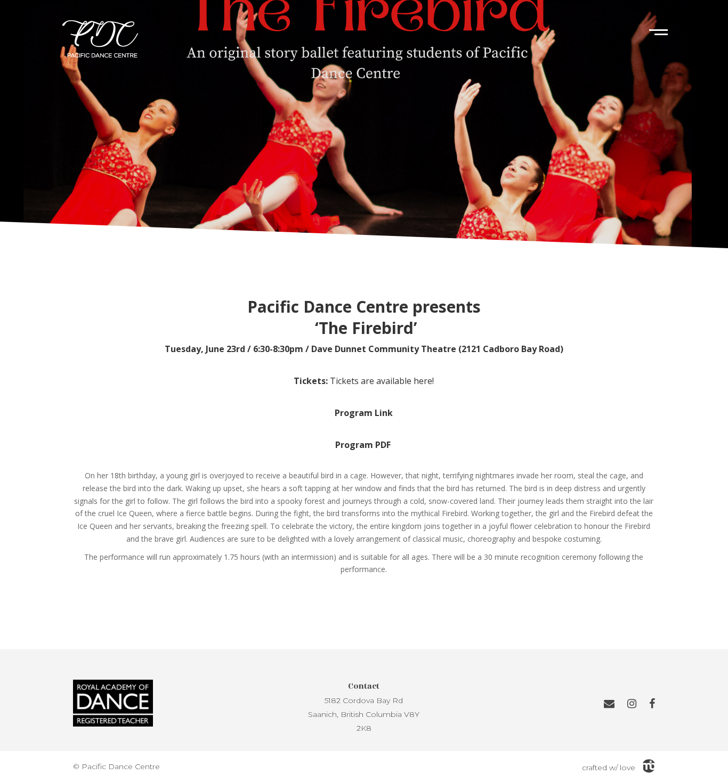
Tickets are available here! (382, 381)
